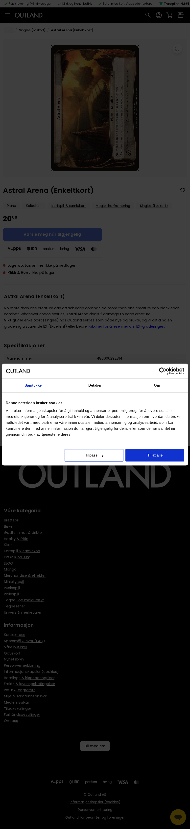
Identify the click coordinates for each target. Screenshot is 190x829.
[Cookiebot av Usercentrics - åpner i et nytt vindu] (162, 371)
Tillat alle (155, 455)
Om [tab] (157, 385)
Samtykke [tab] (33, 385)
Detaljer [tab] (95, 385)
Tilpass (91, 455)
